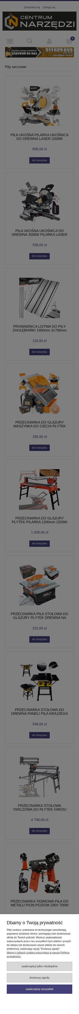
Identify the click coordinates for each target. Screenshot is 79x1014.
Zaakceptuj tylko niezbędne (39, 966)
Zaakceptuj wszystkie (40, 989)
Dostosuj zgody (39, 977)
